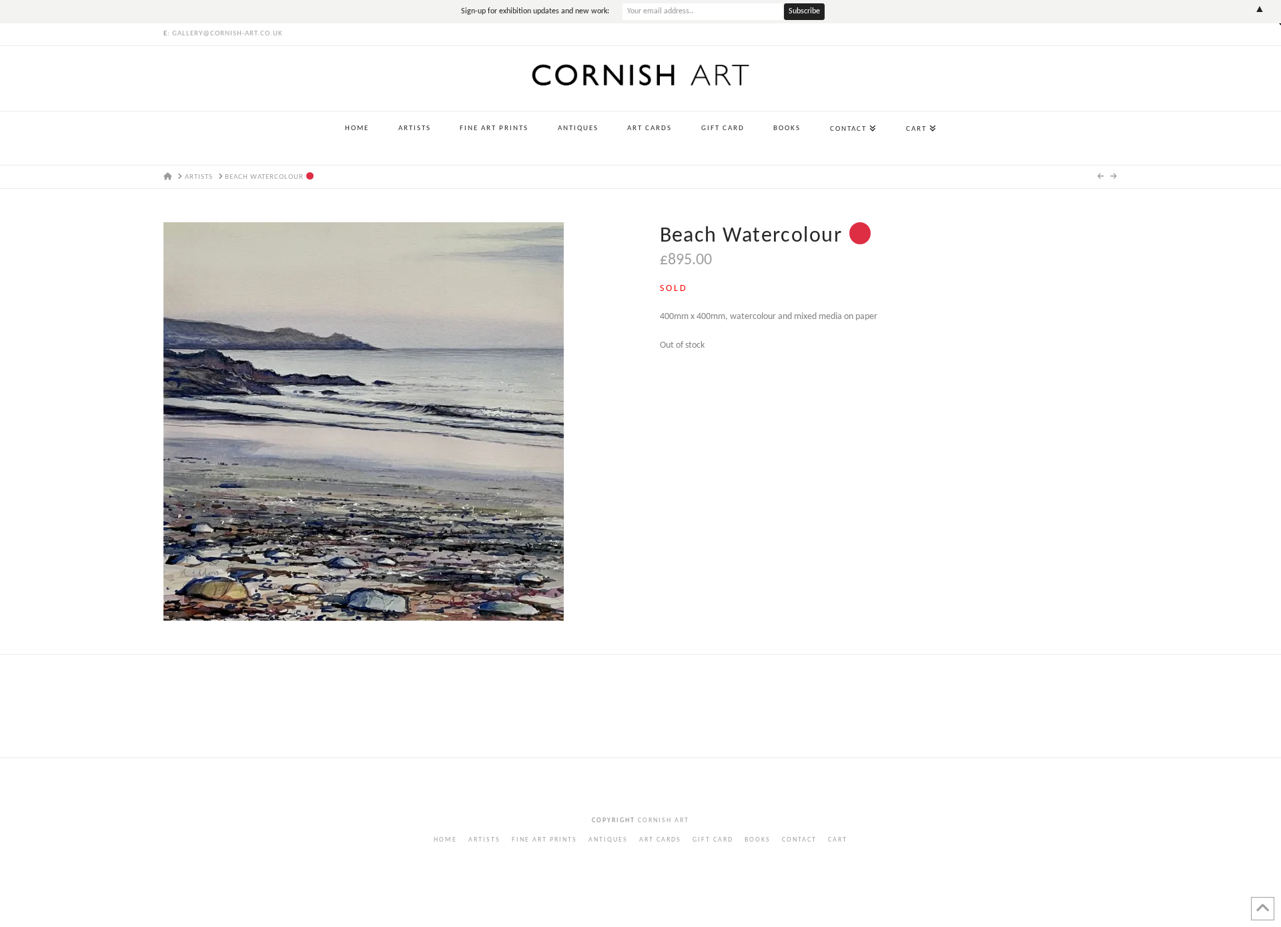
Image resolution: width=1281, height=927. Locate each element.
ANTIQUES (608, 840)
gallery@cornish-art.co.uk (227, 33)
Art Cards (660, 840)
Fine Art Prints (544, 840)
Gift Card (713, 840)
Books (758, 840)
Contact (799, 840)
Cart (837, 840)
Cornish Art (662, 820)
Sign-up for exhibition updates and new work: (535, 11)
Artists (484, 840)
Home (445, 840)
